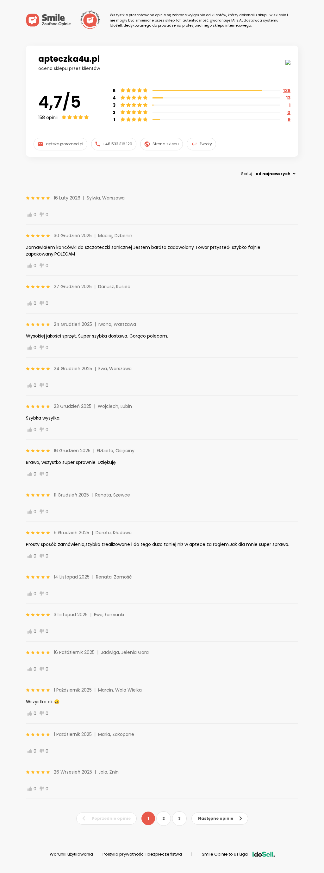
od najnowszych (273, 173)
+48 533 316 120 (117, 144)
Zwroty (205, 144)
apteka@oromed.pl (64, 144)
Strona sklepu (166, 144)
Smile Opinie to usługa (225, 854)
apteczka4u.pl (69, 59)
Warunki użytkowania (71, 854)
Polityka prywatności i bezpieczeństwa (142, 854)
